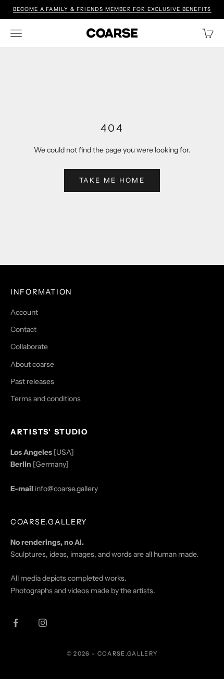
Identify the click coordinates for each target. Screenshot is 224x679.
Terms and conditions (45, 398)
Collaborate (29, 346)
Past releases (32, 381)
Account (24, 312)
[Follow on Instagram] (43, 623)
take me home (112, 180)
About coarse (32, 364)
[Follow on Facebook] (15, 623)
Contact (23, 329)
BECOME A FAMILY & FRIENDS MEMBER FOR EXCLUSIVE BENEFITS (112, 9)
